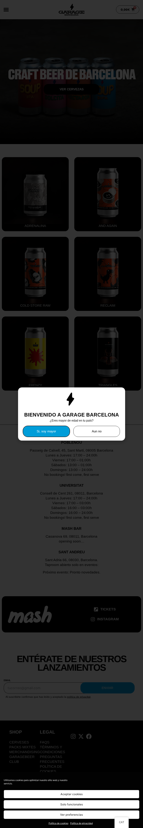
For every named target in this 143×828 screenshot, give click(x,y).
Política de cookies (58, 823)
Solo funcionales (71, 804)
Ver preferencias (71, 814)
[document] (71, 414)
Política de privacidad (81, 823)
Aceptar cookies (72, 794)
